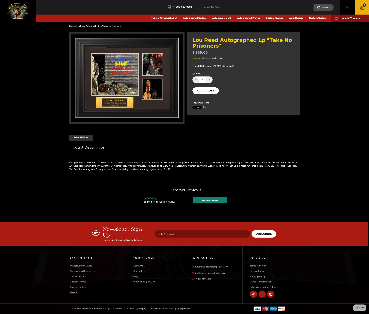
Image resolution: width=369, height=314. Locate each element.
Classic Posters (78, 276)
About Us (138, 266)
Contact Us (139, 271)
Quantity (197, 74)
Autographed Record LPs (82, 271)
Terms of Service (258, 266)
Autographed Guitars (81, 266)
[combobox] (256, 7)
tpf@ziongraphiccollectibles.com (211, 273)
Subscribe (263, 234)
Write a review (210, 200)
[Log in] (347, 7)
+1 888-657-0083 (182, 7)
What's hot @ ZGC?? (144, 282)
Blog (135, 276)
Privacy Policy (257, 271)
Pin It (206, 107)
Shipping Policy (258, 276)
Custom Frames (78, 282)
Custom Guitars (78, 287)
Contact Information (261, 282)
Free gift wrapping (349, 18)
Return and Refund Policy (263, 287)
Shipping (196, 58)
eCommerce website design (164, 309)
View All (74, 292)
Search (326, 7)
